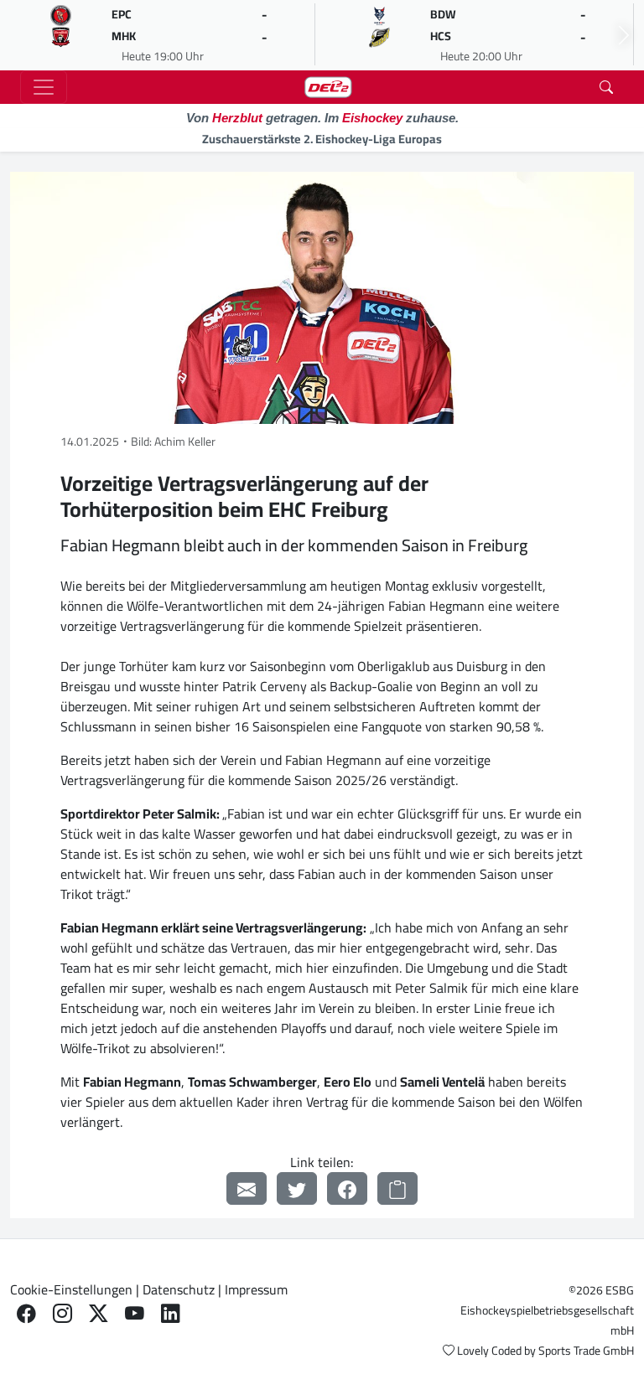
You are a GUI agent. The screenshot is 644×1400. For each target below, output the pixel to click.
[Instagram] (62, 1313)
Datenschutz (179, 1289)
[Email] (246, 1188)
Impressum (256, 1289)
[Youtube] (134, 1313)
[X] (98, 1313)
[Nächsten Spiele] (623, 35)
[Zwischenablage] (397, 1188)
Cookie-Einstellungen (71, 1289)
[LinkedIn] (170, 1313)
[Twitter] (297, 1188)
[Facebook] (347, 1188)
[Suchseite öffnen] (606, 87)
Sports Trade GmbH (586, 1350)
